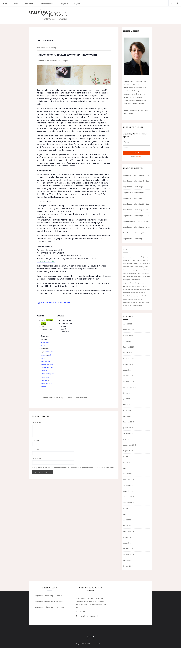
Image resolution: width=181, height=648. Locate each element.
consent (43, 364)
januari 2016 (128, 566)
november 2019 (129, 376)
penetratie (132, 286)
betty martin (132, 260)
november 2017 (129, 491)
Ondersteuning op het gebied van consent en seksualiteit (136, 221)
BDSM (125, 260)
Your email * (36, 449)
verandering (45, 377)
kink (124, 273)
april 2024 (127, 341)
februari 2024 (128, 347)
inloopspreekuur (137, 270)
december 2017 (129, 485)
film (124, 270)
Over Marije (63, 3)
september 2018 (129, 445)
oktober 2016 (128, 554)
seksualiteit (44, 371)
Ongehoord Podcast (46, 3)
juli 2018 (126, 456)
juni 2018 (126, 462)
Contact (77, 3)
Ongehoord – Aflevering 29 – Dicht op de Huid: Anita (136, 238)
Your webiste (36, 459)
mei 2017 (126, 514)
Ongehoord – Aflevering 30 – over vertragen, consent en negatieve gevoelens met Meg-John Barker (136, 233)
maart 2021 (127, 353)
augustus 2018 (128, 451)
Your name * (36, 440)
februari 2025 (128, 330)
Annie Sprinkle (143, 257)
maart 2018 (127, 474)
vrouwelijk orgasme (142, 302)
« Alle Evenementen (45, 40)
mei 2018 (126, 468)
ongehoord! (136, 280)
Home (5, 3)
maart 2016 (127, 560)
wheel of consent (132, 306)
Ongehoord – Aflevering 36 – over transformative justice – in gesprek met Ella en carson (136, 210)
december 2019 (129, 370)
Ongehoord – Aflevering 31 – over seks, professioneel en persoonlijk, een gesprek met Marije (136, 227)
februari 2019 (128, 422)
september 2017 (129, 502)
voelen (43, 383)
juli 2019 (126, 393)
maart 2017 (127, 526)
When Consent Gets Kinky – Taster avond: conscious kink (65, 397)
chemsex (140, 260)
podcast (139, 286)
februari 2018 (128, 479)
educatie (50, 364)
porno (144, 286)
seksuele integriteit (47, 374)
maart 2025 (127, 324)
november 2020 (129, 358)
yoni (140, 306)
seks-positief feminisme (138, 289)
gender (128, 270)
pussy (125, 289)
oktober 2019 (128, 381)
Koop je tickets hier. (46, 261)
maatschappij (136, 273)
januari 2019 (128, 428)
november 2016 (129, 549)
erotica (131, 267)
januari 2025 (128, 335)
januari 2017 (128, 537)
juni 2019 (126, 399)
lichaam (50, 367)
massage (134, 276)
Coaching (16, 3)
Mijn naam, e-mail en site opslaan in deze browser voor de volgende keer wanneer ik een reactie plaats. (74, 468)
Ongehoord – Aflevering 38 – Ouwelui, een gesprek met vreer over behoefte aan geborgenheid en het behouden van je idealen (136, 198)
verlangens (44, 380)
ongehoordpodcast (129, 283)
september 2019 (129, 387)
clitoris (145, 260)
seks (129, 289)
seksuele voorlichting (137, 296)
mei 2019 (126, 404)
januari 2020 (128, 364)
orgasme (139, 283)
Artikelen (29, 3)
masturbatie (142, 276)
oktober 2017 (128, 497)
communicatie (45, 361)
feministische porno (141, 267)
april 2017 (127, 520)
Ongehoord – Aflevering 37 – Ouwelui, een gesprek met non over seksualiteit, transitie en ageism (136, 204)
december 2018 (129, 433)
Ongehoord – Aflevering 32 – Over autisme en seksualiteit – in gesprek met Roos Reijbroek (136, 215)
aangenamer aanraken (130, 257)
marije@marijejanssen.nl (88, 616)
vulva (125, 306)
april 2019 (127, 410)
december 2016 (129, 543)
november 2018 (129, 439)
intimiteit (43, 367)
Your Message (36, 423)
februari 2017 (128, 531)
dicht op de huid (144, 263)
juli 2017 (126, 508)
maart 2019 (127, 416)
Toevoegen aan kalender (56, 303)
